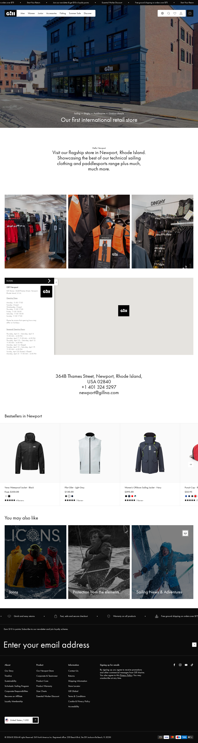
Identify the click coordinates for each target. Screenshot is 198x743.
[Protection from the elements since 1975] (99, 562)
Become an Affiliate (13, 696)
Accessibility (73, 706)
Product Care (42, 680)
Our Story (9, 670)
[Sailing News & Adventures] (162, 562)
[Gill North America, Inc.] (10, 13)
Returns (71, 675)
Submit (195, 645)
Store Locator (74, 686)
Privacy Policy (126, 675)
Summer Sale (75, 13)
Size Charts (41, 691)
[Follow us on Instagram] (180, 664)
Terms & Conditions (76, 696)
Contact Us (73, 670)
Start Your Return (33, 2)
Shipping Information (77, 680)
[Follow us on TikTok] (192, 664)
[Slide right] (190, 464)
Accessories (51, 13)
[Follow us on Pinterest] (186, 664)
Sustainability (10, 680)
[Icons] (35, 562)
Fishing (63, 13)
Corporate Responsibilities (16, 691)
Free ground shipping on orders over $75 (151, 2)
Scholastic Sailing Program (17, 686)
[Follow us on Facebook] (174, 664)
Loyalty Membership (14, 701)
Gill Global (73, 691)
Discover (87, 13)
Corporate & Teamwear (47, 675)
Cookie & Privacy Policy (79, 701)
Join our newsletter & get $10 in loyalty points (71, 2)
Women (31, 13)
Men (23, 13)
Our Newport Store (45, 670)
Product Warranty (44, 686)
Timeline (8, 675)
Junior (40, 13)
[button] (123, 310)
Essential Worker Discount (112, 2)
